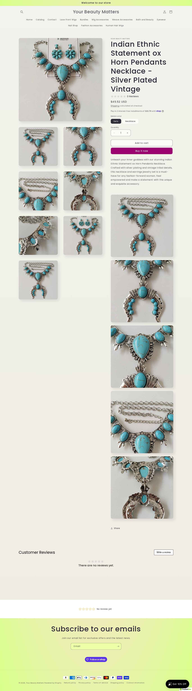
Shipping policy (117, 683)
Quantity (115, 127)
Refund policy (70, 683)
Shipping (115, 106)
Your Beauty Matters (35, 683)
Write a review (164, 552)
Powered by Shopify (52, 683)
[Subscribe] (118, 646)
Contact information (135, 683)
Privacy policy (85, 683)
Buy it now (141, 150)
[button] (22, 12)
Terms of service (100, 683)
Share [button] (117, 528)
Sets (116, 121)
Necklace (130, 121)
